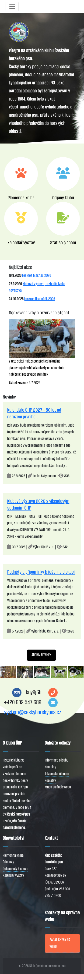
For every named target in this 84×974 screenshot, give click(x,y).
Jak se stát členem (57, 773)
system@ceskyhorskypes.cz (32, 712)
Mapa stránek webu (58, 787)
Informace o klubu (56, 760)
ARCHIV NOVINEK (41, 655)
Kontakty (50, 767)
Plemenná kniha (13, 855)
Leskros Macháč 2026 (36, 275)
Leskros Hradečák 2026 (39, 299)
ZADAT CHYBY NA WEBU (59, 943)
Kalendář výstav (13, 875)
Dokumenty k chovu (15, 868)
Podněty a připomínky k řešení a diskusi (41, 571)
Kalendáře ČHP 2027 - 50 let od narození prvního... (34, 413)
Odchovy (8, 862)
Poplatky (50, 780)
